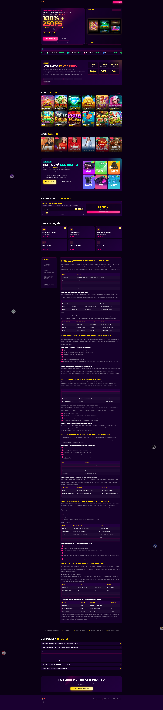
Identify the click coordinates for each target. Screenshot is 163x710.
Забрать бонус (49, 38)
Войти (109, 2)
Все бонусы (64, 38)
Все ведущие (117, 134)
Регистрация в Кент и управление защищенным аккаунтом (49, 269)
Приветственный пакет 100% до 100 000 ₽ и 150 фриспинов (48, 277)
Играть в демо (49, 181)
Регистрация (117, 2)
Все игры (118, 93)
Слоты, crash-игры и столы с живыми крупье (49, 273)
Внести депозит (103, 211)
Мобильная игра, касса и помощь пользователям (49, 285)
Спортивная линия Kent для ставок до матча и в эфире (49, 281)
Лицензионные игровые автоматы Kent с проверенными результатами (48, 263)
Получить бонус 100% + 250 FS (81, 688)
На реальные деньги (65, 181)
